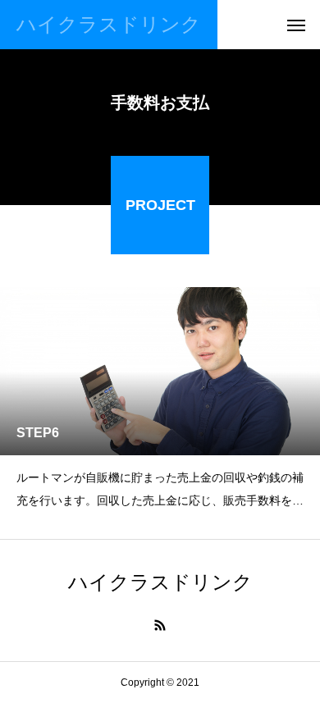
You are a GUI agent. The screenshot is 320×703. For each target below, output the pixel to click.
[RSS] (160, 625)
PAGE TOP (296, 662)
